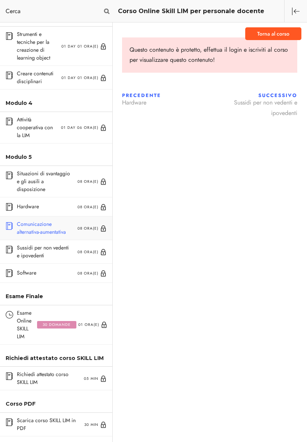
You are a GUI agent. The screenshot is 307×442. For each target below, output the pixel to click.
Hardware (134, 103)
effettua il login (223, 50)
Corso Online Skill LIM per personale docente (191, 11)
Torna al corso (273, 33)
